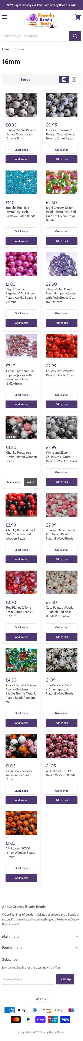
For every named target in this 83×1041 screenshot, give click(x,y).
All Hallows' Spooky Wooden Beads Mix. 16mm (19, 775)
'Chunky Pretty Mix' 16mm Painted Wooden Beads (21, 457)
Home (6, 49)
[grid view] (64, 79)
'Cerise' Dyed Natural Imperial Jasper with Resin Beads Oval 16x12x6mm (20, 377)
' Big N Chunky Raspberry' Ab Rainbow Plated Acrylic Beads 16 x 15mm (21, 295)
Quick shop (21, 149)
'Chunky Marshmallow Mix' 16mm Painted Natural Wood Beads (61, 534)
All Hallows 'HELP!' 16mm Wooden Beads (60, 773)
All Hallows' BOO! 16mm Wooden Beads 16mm (20, 852)
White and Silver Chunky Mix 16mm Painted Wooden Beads (61, 457)
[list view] (74, 79)
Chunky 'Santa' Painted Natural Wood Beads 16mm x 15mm (21, 134)
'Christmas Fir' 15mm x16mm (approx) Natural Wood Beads (59, 689)
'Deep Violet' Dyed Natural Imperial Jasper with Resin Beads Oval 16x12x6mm (61, 295)
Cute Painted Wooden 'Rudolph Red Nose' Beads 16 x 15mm (60, 612)
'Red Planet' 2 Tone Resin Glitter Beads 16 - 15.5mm (21, 612)
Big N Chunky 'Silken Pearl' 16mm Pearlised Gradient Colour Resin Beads (61, 214)
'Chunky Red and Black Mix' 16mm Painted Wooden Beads (21, 534)
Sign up (65, 979)
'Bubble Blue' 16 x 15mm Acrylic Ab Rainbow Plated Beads (20, 212)
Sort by (25, 79)
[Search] (75, 36)
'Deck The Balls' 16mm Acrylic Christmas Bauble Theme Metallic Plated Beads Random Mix (21, 693)
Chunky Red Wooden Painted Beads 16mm (60, 373)
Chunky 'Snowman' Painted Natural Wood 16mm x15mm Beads (60, 134)
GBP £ (39, 999)
